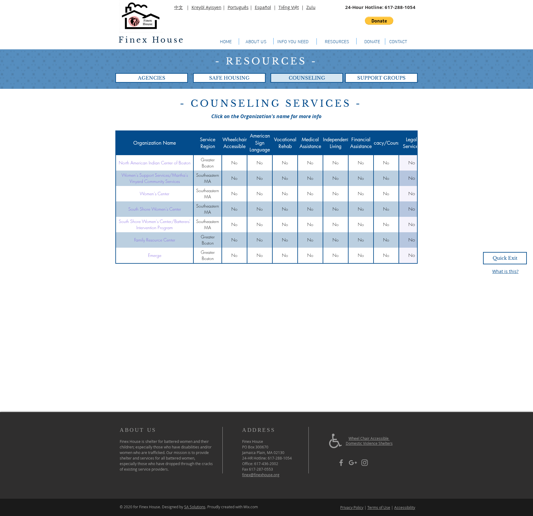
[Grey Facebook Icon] (341, 462)
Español (263, 7)
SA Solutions (194, 506)
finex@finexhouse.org (260, 474)
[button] (379, 21)
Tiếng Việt (289, 7)
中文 (178, 7)
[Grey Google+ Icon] (353, 462)
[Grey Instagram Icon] (364, 462)
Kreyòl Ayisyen (206, 7)
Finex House (151, 40)
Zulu (311, 7)
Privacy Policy (351, 507)
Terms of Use (378, 507)
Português (238, 7)
